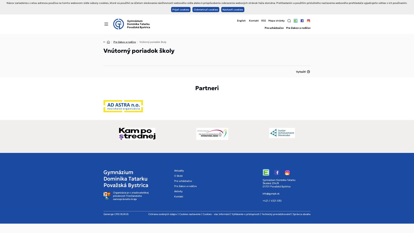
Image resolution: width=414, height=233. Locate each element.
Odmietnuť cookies (206, 9)
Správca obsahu (301, 214)
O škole (178, 175)
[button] (289, 21)
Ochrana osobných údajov (162, 214)
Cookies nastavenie (190, 214)
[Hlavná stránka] (108, 42)
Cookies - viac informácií (216, 214)
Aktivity (178, 191)
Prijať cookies (180, 9)
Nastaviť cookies (233, 9)
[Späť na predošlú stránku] (105, 42)
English (241, 20)
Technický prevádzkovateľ (276, 214)
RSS (263, 20)
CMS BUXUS (121, 214)
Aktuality (179, 170)
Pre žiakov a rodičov (298, 28)
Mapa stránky (276, 20)
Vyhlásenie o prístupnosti (245, 214)
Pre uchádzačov (274, 28)
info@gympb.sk (271, 193)
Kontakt (254, 20)
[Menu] (106, 24)
